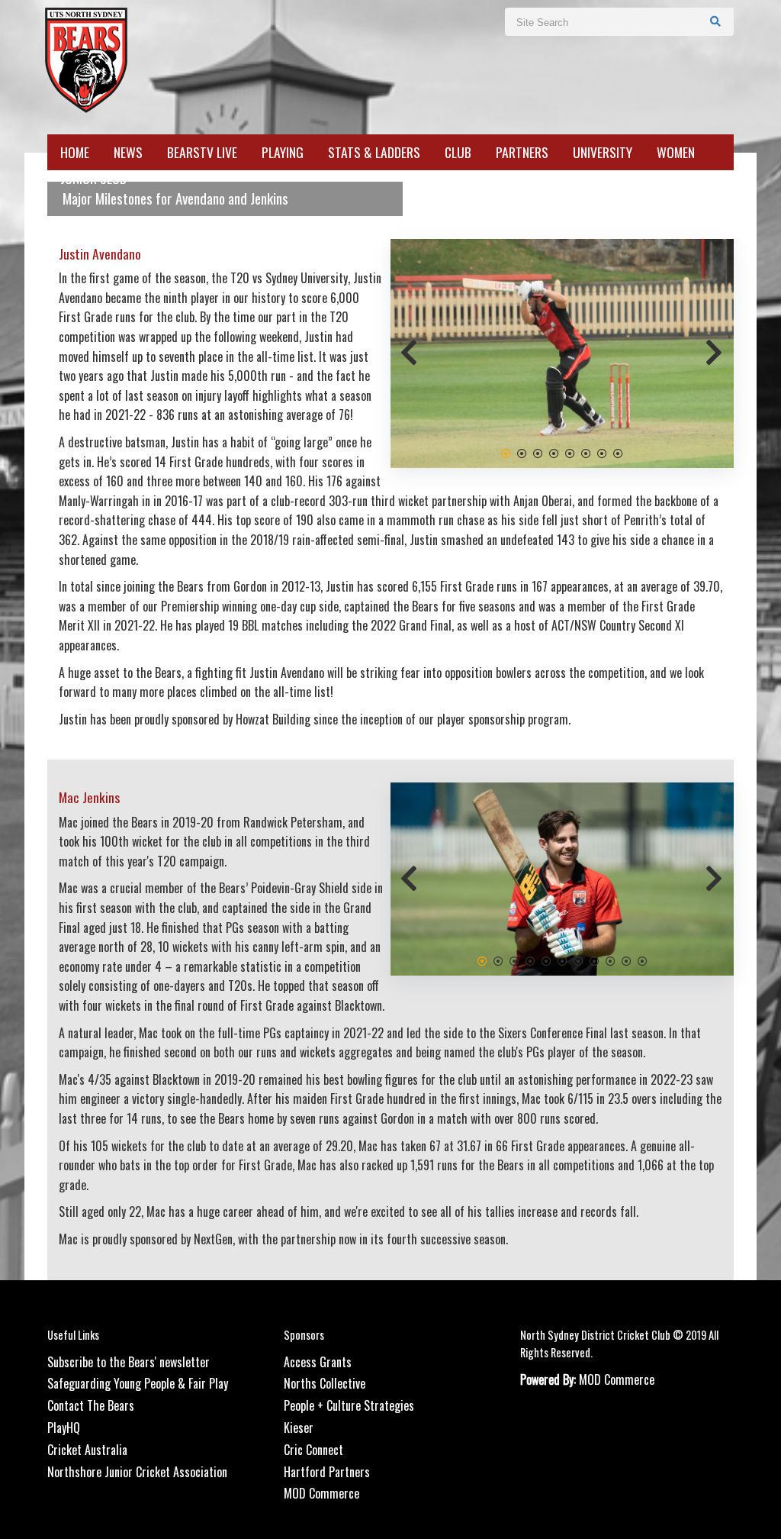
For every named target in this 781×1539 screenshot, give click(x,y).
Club (458, 153)
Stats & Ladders (374, 153)
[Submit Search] (715, 21)
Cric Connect (313, 1469)
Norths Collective (324, 1403)
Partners (522, 153)
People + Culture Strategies (349, 1425)
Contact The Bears (90, 1425)
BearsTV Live (202, 153)
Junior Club (93, 178)
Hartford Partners (327, 1491)
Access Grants (318, 1381)
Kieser (298, 1447)
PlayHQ (63, 1447)
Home (74, 153)
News (128, 153)
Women (676, 153)
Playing (283, 153)
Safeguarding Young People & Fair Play (137, 1403)
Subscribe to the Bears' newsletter (128, 1381)
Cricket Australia (87, 1469)
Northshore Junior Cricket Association (137, 1491)
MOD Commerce (321, 1513)
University (602, 153)
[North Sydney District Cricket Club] (85, 58)
